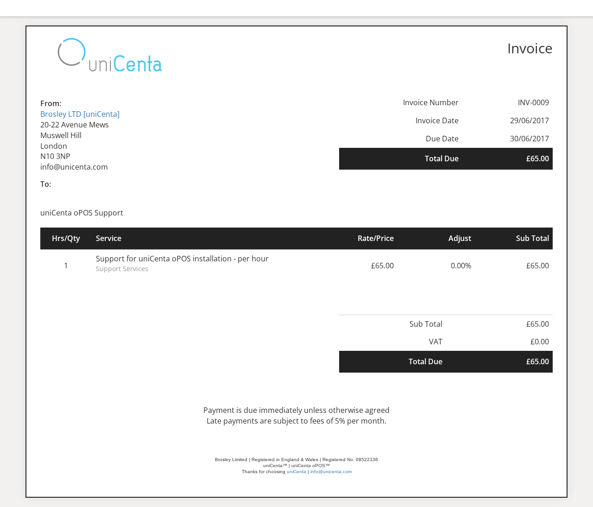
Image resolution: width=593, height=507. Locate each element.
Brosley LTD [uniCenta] (80, 114)
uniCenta (296, 471)
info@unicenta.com (331, 471)
